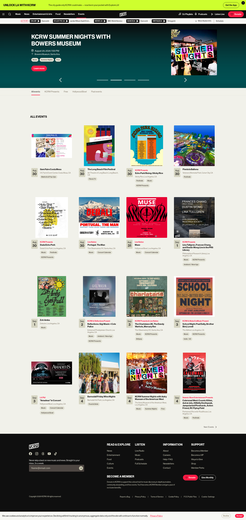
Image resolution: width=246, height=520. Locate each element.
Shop (193, 463)
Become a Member (199, 451)
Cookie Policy (172, 497)
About (166, 451)
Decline (226, 516)
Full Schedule (141, 463)
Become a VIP (197, 455)
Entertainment (113, 455)
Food (58, 14)
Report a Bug (125, 497)
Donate (237, 14)
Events (81, 14)
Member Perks (197, 468)
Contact (167, 468)
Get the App (231, 5)
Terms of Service (155, 497)
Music (18, 14)
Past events (96, 91)
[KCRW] (34, 448)
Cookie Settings (208, 497)
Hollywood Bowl (79, 91)
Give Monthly (207, 477)
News (26, 14)
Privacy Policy (139, 497)
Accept (239, 516)
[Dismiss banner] (243, 3)
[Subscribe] (81, 468)
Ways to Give (197, 459)
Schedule (220, 21)
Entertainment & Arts (42, 14)
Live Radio (139, 451)
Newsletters (69, 14)
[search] (10, 14)
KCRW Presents (52, 91)
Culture (110, 463)
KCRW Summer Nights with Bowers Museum (70, 40)
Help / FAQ (168, 459)
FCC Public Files (189, 497)
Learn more (39, 68)
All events (35, 91)
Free (58, 60)
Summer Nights (47, 60)
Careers (166, 455)
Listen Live (220, 14)
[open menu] (4, 14)
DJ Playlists (187, 14)
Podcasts (202, 14)
